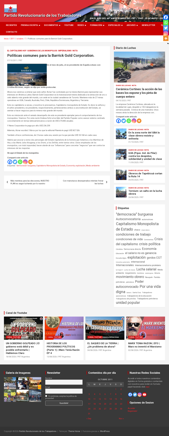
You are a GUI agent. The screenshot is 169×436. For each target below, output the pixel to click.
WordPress (105, 431)
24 (89, 409)
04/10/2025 (121, 100)
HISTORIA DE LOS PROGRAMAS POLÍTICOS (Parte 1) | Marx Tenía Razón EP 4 (63, 348)
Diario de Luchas (126, 47)
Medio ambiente (93, 166)
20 (105, 404)
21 (110, 404)
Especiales (114, 25)
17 (89, 404)
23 (121, 404)
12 (100, 399)
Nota (75, 51)
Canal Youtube (13, 337)
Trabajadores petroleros (147, 299)
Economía (70, 166)
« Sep (88, 418)
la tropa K (119, 270)
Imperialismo (65, 51)
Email (47, 387)
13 (105, 399)
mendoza (140, 273)
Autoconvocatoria (128, 219)
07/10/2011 (12, 60)
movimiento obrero (130, 277)
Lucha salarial (146, 269)
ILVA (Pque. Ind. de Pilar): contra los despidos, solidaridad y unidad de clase (145, 156)
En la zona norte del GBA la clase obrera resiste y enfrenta (144, 135)
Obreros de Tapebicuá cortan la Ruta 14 (145, 175)
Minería (157, 273)
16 (121, 399)
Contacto (11, 32)
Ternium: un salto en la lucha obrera (145, 192)
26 (100, 409)
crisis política (149, 244)
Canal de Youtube (16, 312)
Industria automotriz (123, 262)
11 (94, 399)
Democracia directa (132, 249)
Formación (96, 25)
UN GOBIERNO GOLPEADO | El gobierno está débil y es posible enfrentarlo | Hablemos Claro (22, 348)
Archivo (131, 25)
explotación (80, 166)
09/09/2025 (133, 180)
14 (110, 399)
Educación (120, 253)
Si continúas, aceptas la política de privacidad (61, 397)
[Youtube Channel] (144, 394)
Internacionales (125, 265)
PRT (20, 60)
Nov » (121, 418)
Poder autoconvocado (130, 284)
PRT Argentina (24, 357)
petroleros (130, 282)
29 (116, 409)
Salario (128, 292)
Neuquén (149, 277)
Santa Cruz (137, 292)
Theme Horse (74, 431)
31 (89, 414)
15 (116, 399)
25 (94, 409)
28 (110, 409)
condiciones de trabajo (133, 234)
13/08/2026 (52, 357)
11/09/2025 (133, 162)
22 (116, 404)
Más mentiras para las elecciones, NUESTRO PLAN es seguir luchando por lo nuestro (30, 182)
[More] (30, 162)
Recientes (11, 25)
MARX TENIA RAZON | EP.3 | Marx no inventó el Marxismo (144, 345)
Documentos (51, 25)
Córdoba (119, 249)
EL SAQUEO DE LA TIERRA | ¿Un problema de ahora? (102, 345)
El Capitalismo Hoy (16, 51)
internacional (138, 261)
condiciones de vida (129, 239)
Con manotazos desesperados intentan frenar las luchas (83, 182)
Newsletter (148, 25)
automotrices (147, 219)
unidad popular (128, 302)
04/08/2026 (92, 350)
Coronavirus (148, 239)
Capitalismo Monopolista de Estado (51, 166)
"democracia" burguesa (26, 166)
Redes (81, 25)
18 (94, 404)
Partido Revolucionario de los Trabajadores (42, 15)
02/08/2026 (133, 350)
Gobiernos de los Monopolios (42, 51)
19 (100, 404)
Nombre (48, 378)
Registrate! (132, 411)
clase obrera (145, 230)
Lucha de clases (129, 270)
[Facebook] (10, 162)
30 (121, 409)
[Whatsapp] (20, 162)
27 (105, 409)
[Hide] (168, 43)
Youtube (69, 25)
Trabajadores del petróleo (126, 299)
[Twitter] (15, 162)
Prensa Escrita (29, 25)
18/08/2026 (11, 357)
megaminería (130, 273)
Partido (157, 277)
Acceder (131, 408)
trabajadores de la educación (139, 296)
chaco (137, 229)
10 (89, 399)
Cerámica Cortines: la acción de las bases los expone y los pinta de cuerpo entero (139, 92)
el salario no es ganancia (140, 253)
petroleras (120, 282)
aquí (147, 387)
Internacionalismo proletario (148, 265)
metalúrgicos (149, 273)
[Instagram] (25, 162)
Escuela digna (121, 258)
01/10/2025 (133, 142)
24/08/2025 (133, 197)
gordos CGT (154, 257)
